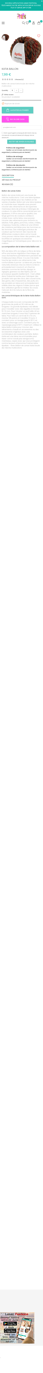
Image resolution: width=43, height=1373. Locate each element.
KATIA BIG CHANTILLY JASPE (21, 754)
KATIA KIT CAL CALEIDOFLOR (21, 811)
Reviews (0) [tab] (7, 184)
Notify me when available (21, 141)
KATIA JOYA (21, 691)
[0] (38, 23)
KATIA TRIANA (21, 1091)
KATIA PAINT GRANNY (21, 1262)
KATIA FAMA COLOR (21, 1154)
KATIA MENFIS (21, 862)
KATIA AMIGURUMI (21, 462)
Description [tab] (8, 175)
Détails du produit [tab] (11, 180)
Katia (21, 405)
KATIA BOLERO (21, 411)
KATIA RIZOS (21, 919)
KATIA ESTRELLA (21, 1211)
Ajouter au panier (19, 110)
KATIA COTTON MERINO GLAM (21, 1034)
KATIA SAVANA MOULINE (21, 519)
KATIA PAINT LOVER (21, 640)
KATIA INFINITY (21, 583)
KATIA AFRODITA (21, 983)
